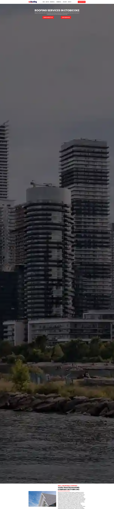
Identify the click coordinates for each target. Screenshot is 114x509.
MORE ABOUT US (48, 17)
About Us (47, 1)
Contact (69, 1)
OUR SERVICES (66, 17)
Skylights (65, 1)
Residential (52, 1)
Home (44, 1)
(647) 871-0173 (82, 1)
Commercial (58, 1)
